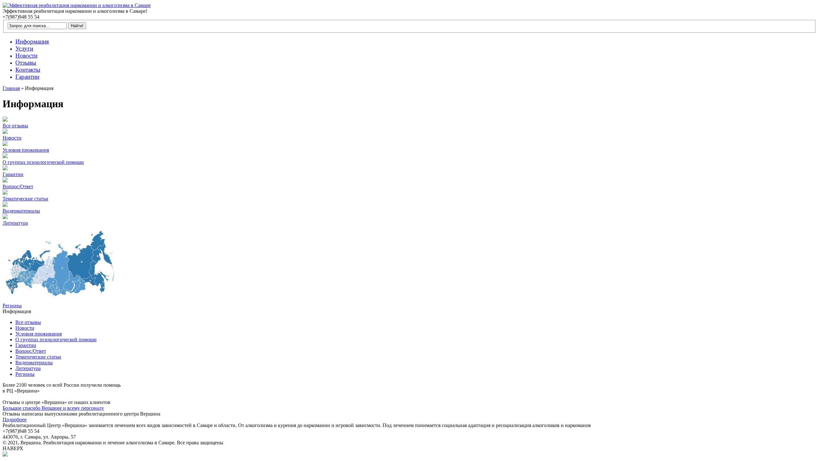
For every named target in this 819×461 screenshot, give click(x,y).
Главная (11, 88)
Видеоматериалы (21, 211)
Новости (12, 138)
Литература (15, 223)
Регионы (12, 305)
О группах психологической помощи (43, 162)
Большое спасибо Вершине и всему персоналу (53, 408)
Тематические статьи (25, 198)
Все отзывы (15, 125)
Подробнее (15, 419)
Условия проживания (26, 150)
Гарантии (13, 174)
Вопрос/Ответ (18, 186)
